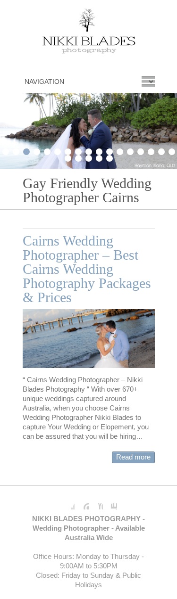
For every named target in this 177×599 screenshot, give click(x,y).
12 (120, 150)
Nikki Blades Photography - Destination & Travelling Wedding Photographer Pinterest (82, 502)
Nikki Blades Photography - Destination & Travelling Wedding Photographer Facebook (67, 502)
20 (89, 157)
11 (109, 150)
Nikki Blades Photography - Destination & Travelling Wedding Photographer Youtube (96, 502)
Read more (133, 457)
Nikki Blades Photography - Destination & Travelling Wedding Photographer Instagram (110, 502)
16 (161, 150)
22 (109, 157)
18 (68, 157)
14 (141, 150)
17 (172, 150)
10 (99, 150)
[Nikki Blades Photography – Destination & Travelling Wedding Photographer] (89, 32)
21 (99, 157)
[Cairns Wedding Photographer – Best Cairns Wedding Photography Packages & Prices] (89, 338)
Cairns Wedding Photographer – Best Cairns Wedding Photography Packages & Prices (87, 269)
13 (130, 150)
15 (151, 150)
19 (78, 157)
